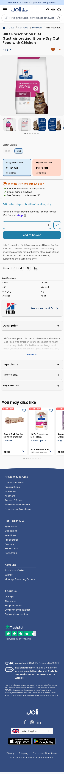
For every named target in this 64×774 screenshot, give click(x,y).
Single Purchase (14, 162)
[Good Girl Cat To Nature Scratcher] (14, 419)
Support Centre (14, 605)
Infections (10, 535)
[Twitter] (21, 268)
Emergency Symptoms (18, 509)
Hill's (5, 50)
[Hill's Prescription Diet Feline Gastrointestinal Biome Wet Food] (41, 419)
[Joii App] (47, 10)
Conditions (11, 531)
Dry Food (37, 27)
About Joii (10, 601)
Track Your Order (14, 570)
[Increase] (48, 225)
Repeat (44, 452)
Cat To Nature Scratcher (13, 435)
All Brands (10, 491)
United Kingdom (29, 731)
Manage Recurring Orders (20, 579)
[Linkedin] (39, 722)
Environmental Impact (17, 504)
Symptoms (11, 526)
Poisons (9, 544)
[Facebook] (14, 268)
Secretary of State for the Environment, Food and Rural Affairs (37, 674)
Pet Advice (11, 553)
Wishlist (9, 574)
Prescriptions (12, 487)
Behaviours (11, 548)
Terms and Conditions (45, 753)
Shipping (23, 753)
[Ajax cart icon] (59, 9)
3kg (19, 150)
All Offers (10, 496)
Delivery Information (16, 614)
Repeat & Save (44, 162)
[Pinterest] (28, 268)
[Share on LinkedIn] (35, 268)
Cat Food (23, 27)
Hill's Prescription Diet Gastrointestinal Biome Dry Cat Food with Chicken (31, 38)
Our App (9, 596)
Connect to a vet (14, 482)
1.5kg (7, 150)
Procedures (11, 539)
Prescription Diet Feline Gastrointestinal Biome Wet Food (39, 435)
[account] (53, 9)
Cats (11, 27)
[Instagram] (32, 722)
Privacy (10, 753)
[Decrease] (5, 225)
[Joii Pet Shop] (19, 9)
